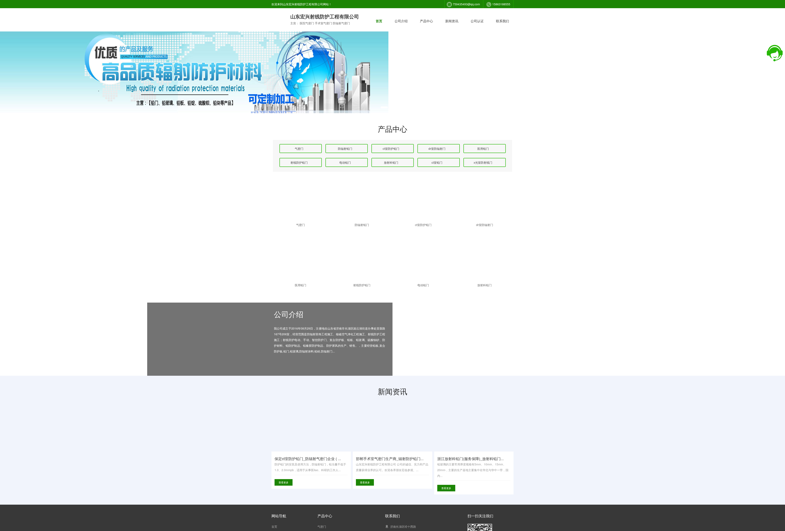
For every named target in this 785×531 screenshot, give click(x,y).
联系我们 (502, 21)
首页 (379, 21)
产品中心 (426, 21)
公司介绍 (401, 21)
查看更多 (283, 482)
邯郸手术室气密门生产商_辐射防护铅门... (390, 458)
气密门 (321, 526)
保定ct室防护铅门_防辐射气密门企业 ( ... (308, 458)
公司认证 (477, 21)
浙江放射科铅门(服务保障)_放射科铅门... (470, 458)
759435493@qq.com (466, 4)
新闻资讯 (451, 21)
